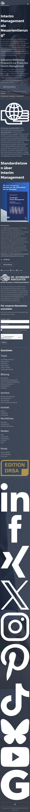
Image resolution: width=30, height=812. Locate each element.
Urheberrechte (5, 424)
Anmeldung (4, 413)
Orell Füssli (6, 270)
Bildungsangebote (6, 132)
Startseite (12, 96)
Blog (2, 434)
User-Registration (6, 454)
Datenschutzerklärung (7, 426)
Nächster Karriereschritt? (8, 396)
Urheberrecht (20, 96)
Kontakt (3, 93)
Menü (27, 4)
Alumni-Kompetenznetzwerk (9, 402)
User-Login (4, 456)
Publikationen (5, 96)
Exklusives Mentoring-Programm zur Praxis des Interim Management (14, 62)
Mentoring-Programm (7, 384)
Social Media (4, 415)
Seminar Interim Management (9, 380)
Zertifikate (4, 388)
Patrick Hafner (5, 365)
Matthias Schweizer (8, 228)
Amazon (20, 270)
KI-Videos (3, 440)
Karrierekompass (5, 400)
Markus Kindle (5, 361)
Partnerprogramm (6, 398)
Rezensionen (5, 225)
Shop (2, 442)
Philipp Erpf (4, 254)
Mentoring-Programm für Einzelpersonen (12, 51)
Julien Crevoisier (5, 367)
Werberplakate (5, 438)
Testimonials (4, 436)
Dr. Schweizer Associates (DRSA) (10, 128)
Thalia (13, 270)
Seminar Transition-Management (10, 382)
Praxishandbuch (5, 386)
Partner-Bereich (5, 452)
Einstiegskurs (4, 378)
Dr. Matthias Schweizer (7, 359)
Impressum (4, 422)
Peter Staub (4, 363)
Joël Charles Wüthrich (7, 369)
